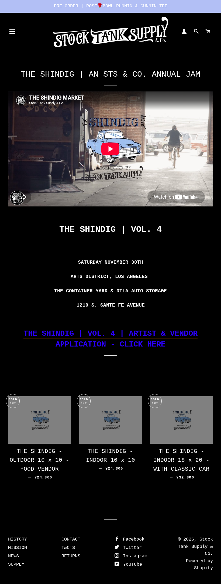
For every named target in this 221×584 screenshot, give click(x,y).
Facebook (132, 539)
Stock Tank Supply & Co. (195, 546)
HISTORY (17, 539)
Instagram (133, 556)
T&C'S (68, 547)
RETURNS (70, 556)
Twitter (131, 547)
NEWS (13, 556)
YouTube (131, 564)
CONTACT (70, 539)
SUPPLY (16, 564)
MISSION (17, 547)
